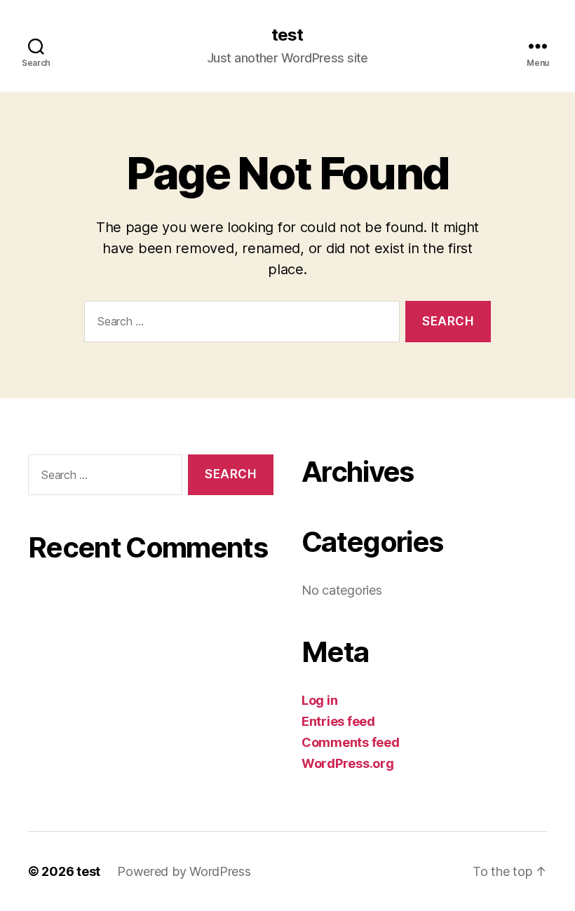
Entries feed (338, 721)
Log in (319, 700)
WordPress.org (348, 763)
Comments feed (351, 742)
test (287, 35)
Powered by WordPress (184, 871)
